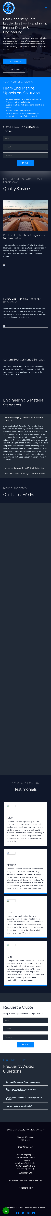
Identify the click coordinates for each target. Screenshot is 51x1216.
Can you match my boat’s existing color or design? (24, 1098)
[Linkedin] (33, 1213)
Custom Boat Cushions (25, 1166)
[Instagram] (28, 1213)
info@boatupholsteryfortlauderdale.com (25, 1180)
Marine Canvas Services (25, 1157)
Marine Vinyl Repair (25, 1154)
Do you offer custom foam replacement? (23, 1082)
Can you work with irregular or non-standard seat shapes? (21, 1090)
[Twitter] (23, 1213)
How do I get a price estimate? (19, 1106)
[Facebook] (17, 1213)
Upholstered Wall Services (25, 1163)
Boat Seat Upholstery (25, 1168)
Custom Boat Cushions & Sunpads (24, 359)
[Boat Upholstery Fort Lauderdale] (8, 8)
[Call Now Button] (5, 1210)
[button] (25, 1082)
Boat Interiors (25, 1160)
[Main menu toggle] (46, 8)
